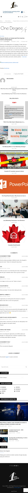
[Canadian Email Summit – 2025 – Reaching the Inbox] (4, 431)
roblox (2, 277)
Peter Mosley (8, 20)
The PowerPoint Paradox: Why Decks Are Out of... (14, 195)
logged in (7, 356)
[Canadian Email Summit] (14, 233)
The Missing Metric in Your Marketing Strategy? (14, 146)
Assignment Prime (5, 256)
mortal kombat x (5, 294)
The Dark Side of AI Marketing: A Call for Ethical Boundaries (18, 438)
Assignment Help (5, 342)
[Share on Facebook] (14, 73)
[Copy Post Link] (21, 73)
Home (1, 20)
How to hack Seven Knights (8, 317)
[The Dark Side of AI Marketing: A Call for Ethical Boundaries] (4, 439)
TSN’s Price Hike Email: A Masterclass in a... (14, 122)
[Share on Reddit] (18, 73)
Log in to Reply (25, 256)
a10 (1, 266)
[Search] (20, 17)
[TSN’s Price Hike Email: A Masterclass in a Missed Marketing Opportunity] (14, 110)
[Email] (16, 465)
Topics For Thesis (5, 329)
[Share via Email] (22, 73)
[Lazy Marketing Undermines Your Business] (14, 209)
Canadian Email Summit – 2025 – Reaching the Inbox (16, 430)
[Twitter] (11, 465)
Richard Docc (4, 305)
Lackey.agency (17, 487)
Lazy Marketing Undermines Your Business (14, 220)
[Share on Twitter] (15, 73)
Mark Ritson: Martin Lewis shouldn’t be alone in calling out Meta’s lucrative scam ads (13, 423)
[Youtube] (14, 465)
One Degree (6, 41)
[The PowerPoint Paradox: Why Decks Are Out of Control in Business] (14, 184)
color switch (4, 285)
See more (24, 56)
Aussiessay (6, 68)
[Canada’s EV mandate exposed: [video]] (14, 159)
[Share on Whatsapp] (19, 73)
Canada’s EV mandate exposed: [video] (14, 171)
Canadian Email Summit (14, 245)
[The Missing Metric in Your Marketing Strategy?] (14, 135)
